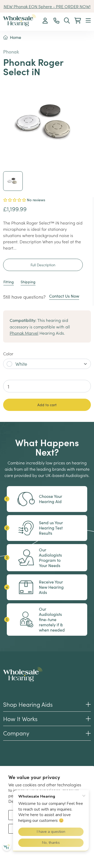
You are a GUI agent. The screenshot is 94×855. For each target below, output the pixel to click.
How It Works (20, 719)
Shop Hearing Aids (28, 704)
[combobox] (47, 364)
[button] (88, 21)
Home (15, 37)
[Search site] (67, 21)
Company (16, 733)
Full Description (43, 264)
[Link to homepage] (19, 20)
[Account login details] (46, 21)
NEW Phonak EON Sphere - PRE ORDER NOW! (47, 6)
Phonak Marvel (24, 333)
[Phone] (56, 21)
